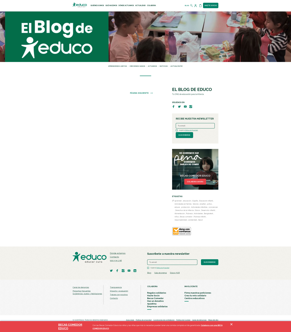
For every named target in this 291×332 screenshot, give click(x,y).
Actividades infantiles (199, 207)
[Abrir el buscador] (191, 5)
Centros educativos (194, 298)
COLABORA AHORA (195, 182)
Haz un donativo (155, 301)
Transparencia (116, 287)
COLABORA (152, 286)
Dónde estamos (117, 253)
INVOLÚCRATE (191, 286)
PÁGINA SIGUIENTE (139, 93)
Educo (197, 210)
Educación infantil (206, 201)
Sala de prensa (160, 273)
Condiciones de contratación (163, 320)
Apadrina (151, 304)
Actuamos (152, 66)
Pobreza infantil (200, 217)
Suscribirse (184, 135)
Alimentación (180, 213)
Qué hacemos (111, 5)
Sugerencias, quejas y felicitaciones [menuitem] (87, 294)
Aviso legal (130, 320)
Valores (196, 204)
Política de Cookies (183, 320)
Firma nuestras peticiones (197, 293)
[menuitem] (97, 5)
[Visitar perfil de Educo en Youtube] (185, 106)
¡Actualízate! (176, 66)
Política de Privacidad (191, 130)
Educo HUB (175, 273)
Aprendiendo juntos (117, 66)
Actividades (198, 213)
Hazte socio (211, 5)
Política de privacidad (144, 320)
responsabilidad (181, 220)
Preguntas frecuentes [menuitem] (82, 291)
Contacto (114, 257)
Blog (187, 5)
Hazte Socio (153, 295)
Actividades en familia (183, 204)
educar (177, 207)
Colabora (151, 5)
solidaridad (192, 220)
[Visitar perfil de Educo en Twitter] (179, 106)
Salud (200, 220)
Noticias (164, 66)
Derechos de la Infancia (184, 210)
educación (187, 201)
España (195, 201)
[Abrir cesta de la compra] (200, 5)
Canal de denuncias (81, 287)
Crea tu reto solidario (195, 295)
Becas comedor (186, 217)
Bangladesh (208, 213)
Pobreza (189, 213)
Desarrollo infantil (208, 210)
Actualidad (140, 5)
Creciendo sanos (137, 66)
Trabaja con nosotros (119, 295)
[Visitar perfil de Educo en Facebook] (173, 106)
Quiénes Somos (97, 5)
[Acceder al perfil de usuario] (196, 5)
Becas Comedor (155, 298)
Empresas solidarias (157, 306)
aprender (178, 201)
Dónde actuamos (126, 5)
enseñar (203, 204)
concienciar (213, 207)
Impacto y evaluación (119, 291)
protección (185, 207)
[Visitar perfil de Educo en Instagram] (190, 106)
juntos (209, 204)
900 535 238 (116, 260)
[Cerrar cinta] (231, 326)
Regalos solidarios (156, 293)
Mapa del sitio (213, 320)
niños (177, 217)
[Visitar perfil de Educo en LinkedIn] (135, 270)
